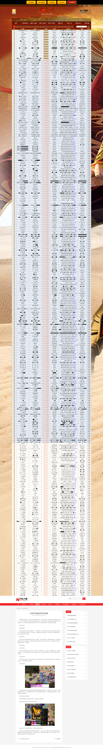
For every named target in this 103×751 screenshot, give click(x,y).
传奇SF (37, 604)
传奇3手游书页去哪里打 (71, 626)
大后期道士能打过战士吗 (25, 738)
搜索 (84, 598)
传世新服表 (74, 604)
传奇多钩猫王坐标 (70, 661)
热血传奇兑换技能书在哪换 (72, 630)
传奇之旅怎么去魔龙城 (71, 650)
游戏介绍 (50, 604)
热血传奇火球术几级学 (71, 658)
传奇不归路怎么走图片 (71, 641)
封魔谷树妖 (58, 738)
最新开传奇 (24, 604)
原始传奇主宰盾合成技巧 (71, 669)
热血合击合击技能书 (71, 665)
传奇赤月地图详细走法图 (71, 676)
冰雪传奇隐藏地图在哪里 (71, 615)
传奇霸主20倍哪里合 (71, 673)
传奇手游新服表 (65, 604)
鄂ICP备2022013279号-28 (66, 747)
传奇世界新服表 (82, 604)
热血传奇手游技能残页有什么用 (73, 634)
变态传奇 (43, 604)
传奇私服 (31, 604)
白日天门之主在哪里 (71, 637)
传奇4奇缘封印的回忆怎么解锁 (72, 654)
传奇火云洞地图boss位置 (71, 619)
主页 (18, 604)
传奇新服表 (57, 604)
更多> (85, 611)
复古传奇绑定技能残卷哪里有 (72, 622)
